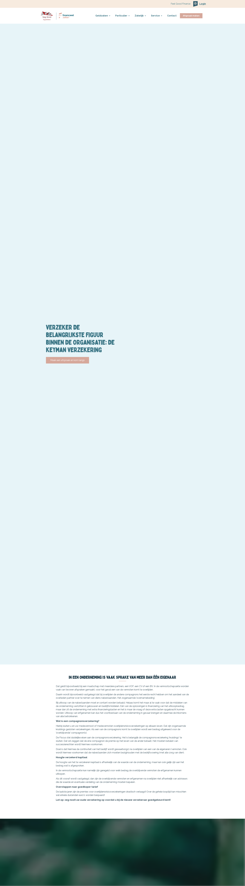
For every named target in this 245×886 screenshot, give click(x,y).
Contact (172, 15)
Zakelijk (139, 15)
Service (155, 15)
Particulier (121, 15)
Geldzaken (101, 15)
